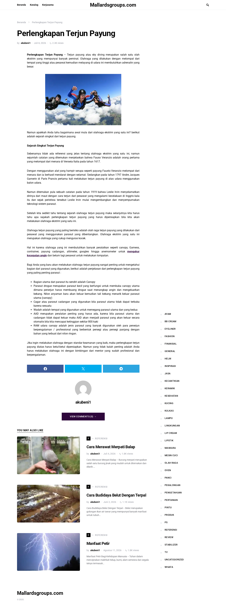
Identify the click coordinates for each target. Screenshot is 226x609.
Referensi (171, 529)
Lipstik (169, 440)
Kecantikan (172, 381)
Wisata (169, 567)
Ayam (168, 314)
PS (166, 522)
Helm (168, 358)
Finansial (171, 343)
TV (166, 552)
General (170, 351)
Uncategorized (174, 559)
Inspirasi (170, 366)
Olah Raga (171, 462)
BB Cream (170, 321)
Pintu (168, 507)
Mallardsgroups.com (113, 5)
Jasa (167, 373)
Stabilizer (171, 544)
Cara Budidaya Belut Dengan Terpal (116, 495)
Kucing (169, 403)
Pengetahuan (173, 492)
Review (169, 537)
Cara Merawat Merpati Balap (111, 447)
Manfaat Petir (98, 543)
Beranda (21, 22)
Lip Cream (171, 433)
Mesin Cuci (171, 455)
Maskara (170, 448)
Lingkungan (172, 425)
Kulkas (169, 410)
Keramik (170, 388)
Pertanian (171, 500)
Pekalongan (173, 485)
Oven (168, 470)
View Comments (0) (81, 416)
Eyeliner (170, 328)
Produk (169, 515)
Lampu (169, 418)
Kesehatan (171, 395)
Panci (168, 477)
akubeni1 (26, 43)
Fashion (170, 336)
